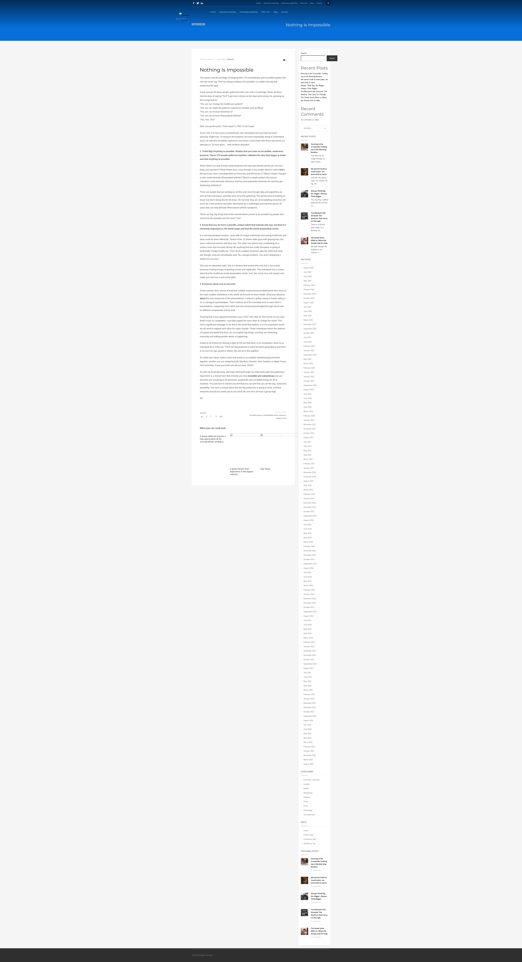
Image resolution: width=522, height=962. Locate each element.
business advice (256, 415)
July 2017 (307, 442)
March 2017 (308, 459)
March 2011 (308, 742)
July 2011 (307, 725)
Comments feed (310, 839)
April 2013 (307, 633)
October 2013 (309, 607)
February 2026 (309, 285)
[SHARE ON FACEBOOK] (207, 417)
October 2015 (309, 512)
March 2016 (308, 490)
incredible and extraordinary (261, 376)
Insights (230, 59)
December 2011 (310, 703)
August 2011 (308, 720)
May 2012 (307, 681)
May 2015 (307, 533)
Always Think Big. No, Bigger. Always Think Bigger (319, 194)
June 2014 (308, 577)
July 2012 (307, 673)
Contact (319, 3)
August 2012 (308, 668)
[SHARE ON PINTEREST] (216, 417)
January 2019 (309, 377)
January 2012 (309, 699)
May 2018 (307, 403)
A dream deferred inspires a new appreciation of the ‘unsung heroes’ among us (213, 439)
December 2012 (310, 651)
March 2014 (308, 586)
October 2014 (309, 559)
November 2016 (310, 477)
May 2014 (307, 581)
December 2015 (310, 503)
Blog (312, 3)
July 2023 (307, 337)
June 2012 (308, 677)
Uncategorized (309, 815)
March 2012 (308, 690)
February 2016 (309, 494)
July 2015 (307, 525)
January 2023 (309, 350)
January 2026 (309, 290)
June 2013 (308, 625)
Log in (306, 831)
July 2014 (307, 572)
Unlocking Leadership (289, 3)
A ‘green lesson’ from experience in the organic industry (241, 472)
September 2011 (310, 716)
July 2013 (307, 620)
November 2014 (310, 555)
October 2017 (309, 433)
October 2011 (309, 712)
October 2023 (309, 333)
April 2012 (307, 686)
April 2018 (307, 407)
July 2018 (307, 394)
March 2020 (308, 364)
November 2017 (310, 429)
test (281, 170)
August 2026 (308, 268)
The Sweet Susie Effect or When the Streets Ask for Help (319, 240)
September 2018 (310, 385)
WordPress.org (309, 844)
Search (304, 53)
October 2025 (309, 298)
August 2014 (308, 568)
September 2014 (310, 564)
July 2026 (307, 272)
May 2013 (307, 629)
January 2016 (309, 498)
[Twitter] (198, 3)
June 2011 (308, 729)
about (202, 298)
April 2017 (307, 455)
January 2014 (309, 594)
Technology (308, 810)
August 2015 (308, 520)
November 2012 (310, 655)
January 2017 (309, 468)
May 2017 (307, 451)
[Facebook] (194, 3)
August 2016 (308, 481)
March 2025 (308, 320)
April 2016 (307, 485)
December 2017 (310, 424)
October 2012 (309, 660)
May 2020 (307, 359)
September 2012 (310, 664)
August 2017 (308, 438)
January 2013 (309, 646)
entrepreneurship (270, 415)
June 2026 (308, 276)
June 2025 (308, 311)
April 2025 (307, 316)
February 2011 (309, 747)
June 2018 (308, 398)
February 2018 (309, 416)
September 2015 (310, 516)
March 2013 (308, 638)
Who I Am (303, 3)
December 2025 (310, 294)
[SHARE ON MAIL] (221, 417)
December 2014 (310, 551)
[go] (324, 128)
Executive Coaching (271, 3)
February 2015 (309, 546)
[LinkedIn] (202, 3)
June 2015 (308, 529)
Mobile (306, 788)
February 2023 (309, 346)
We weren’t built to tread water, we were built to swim (319, 171)
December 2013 (310, 599)
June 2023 (308, 342)
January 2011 (309, 751)
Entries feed (308, 835)
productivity (281, 418)
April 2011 (307, 738)
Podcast (307, 797)
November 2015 (310, 507)
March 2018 (308, 411)
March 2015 (308, 542)
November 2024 (310, 324)
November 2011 (310, 707)
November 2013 (310, 603)
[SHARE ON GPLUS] (211, 417)
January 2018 (309, 420)
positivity (282, 415)
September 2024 (310, 329)
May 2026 (307, 281)
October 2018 (309, 381)
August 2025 (308, 303)
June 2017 (308, 446)
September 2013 (310, 612)
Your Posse (265, 469)
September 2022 (310, 355)
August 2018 (308, 390)
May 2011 (307, 734)
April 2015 (307, 538)
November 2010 (310, 755)
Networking (308, 793)
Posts (306, 802)
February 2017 (309, 464)
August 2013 (308, 616)
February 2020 (309, 368)
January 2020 (309, 372)
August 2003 (308, 764)
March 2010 (308, 760)
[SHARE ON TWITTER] (202, 417)
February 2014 (309, 590)
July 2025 (307, 307)
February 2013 (309, 642)
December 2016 (310, 472)
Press (306, 806)
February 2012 (309, 694)
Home (258, 3)
